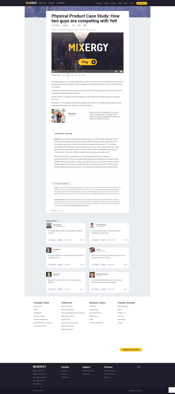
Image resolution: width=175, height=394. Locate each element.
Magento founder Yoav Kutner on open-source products (64, 281)
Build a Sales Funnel (67, 316)
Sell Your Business (95, 313)
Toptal (56, 187)
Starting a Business (67, 329)
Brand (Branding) (123, 306)
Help (125, 3)
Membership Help (88, 371)
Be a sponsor (37, 384)
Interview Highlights (67, 309)
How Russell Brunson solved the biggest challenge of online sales (105, 232)
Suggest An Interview (131, 350)
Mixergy (31, 2)
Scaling (120, 323)
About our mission (38, 371)
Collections (61, 3)
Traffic (91, 319)
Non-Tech (82, 29)
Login (131, 3)
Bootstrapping (67, 29)
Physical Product (90, 29)
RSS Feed (107, 377)
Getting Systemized (67, 326)
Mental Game (93, 316)
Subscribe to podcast (39, 377)
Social (36, 309)
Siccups (60, 29)
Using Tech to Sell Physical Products (73, 313)
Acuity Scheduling (59, 199)
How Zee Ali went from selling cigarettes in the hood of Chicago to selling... (108, 256)
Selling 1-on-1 (122, 313)
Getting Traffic (65, 319)
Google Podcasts (109, 371)
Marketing (92, 306)
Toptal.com (96, 193)
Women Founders (66, 306)
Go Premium (142, 3)
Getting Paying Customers (69, 323)
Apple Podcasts (109, 374)
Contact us (86, 374)
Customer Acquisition (96, 323)
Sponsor (113, 3)
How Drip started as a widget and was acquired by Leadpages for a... (66, 256)
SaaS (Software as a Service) (43, 323)
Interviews (42, 3)
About (120, 3)
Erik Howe (54, 29)
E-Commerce (38, 306)
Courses (51, 3)
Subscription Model (40, 326)
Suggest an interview (39, 374)
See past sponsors (39, 380)
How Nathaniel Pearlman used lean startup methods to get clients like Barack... (106, 281)
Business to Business (41, 319)
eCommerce (75, 29)
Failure (120, 309)
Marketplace (38, 313)
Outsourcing (121, 319)
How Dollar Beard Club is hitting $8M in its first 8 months (65, 232)
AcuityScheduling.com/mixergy (79, 205)
